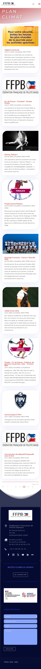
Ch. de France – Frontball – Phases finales (18, 102)
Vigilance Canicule (11, 50)
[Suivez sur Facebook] (9, 555)
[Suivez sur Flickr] (32, 555)
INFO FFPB (27, 52)
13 (28, 487)
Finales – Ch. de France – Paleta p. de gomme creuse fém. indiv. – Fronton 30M (19, 364)
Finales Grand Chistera (13, 204)
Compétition (26, 105)
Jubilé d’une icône (11, 311)
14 (32, 487)
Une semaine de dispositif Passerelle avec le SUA (19, 455)
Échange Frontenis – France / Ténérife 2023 (19, 258)
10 (16, 487)
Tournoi (33, 261)
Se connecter (20, 574)
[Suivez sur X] (18, 555)
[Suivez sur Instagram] (13, 555)
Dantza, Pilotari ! (11, 155)
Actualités (18, 52)
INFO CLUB (25, 458)
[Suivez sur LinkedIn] (28, 555)
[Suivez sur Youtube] (23, 555)
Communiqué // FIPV (12, 415)
